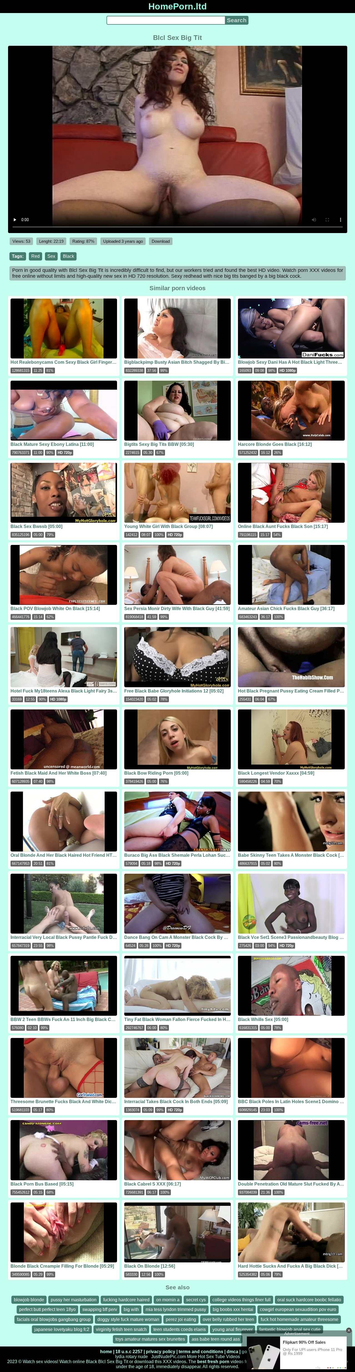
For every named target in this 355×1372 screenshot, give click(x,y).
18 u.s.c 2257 (129, 1351)
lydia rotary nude (131, 1356)
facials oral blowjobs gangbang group (54, 1319)
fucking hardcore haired (126, 1299)
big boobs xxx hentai (233, 1309)
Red (35, 256)
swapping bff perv (99, 1309)
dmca (232, 1351)
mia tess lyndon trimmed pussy (176, 1309)
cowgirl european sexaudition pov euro (298, 1309)
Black (68, 256)
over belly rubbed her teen (228, 1319)
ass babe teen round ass (216, 1339)
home (106, 1351)
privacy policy (160, 1351)
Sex (51, 256)
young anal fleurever (232, 1329)
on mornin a (167, 1299)
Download (161, 241)
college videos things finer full (241, 1299)
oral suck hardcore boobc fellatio (309, 1299)
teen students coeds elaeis (179, 1329)
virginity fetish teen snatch (121, 1329)
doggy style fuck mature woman (128, 1319)
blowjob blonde (29, 1299)
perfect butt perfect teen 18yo (47, 1309)
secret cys (196, 1299)
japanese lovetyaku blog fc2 (61, 1329)
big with (131, 1309)
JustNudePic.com (168, 1356)
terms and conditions (201, 1351)
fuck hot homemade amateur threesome (299, 1319)
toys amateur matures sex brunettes (150, 1339)
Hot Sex (206, 1356)
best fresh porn (213, 1361)
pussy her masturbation (74, 1299)
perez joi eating (181, 1319)
